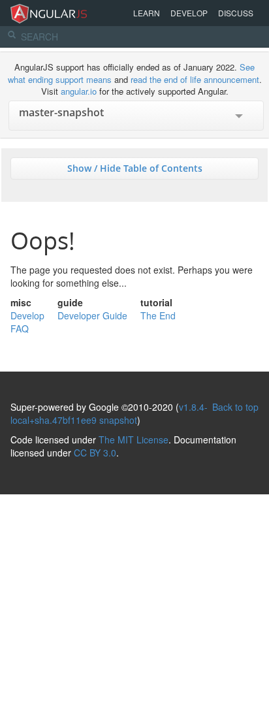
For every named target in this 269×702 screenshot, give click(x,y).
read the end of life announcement (195, 79)
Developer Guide (92, 315)
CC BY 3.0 (95, 452)
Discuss (235, 12)
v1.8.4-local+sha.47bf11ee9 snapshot (109, 413)
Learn (146, 12)
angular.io (79, 91)
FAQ (19, 328)
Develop (189, 12)
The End (158, 315)
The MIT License (133, 439)
